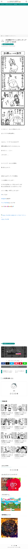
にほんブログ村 (5, 219)
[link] (11, 393)
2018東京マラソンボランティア (8, 44)
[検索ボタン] (26, 1)
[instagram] (15, 393)
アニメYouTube (5, 202)
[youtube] (17, 393)
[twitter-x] (13, 393)
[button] (3, 363)
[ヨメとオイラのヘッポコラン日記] (14, 1)
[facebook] (11, 470)
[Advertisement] (14, 20)
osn (14, 390)
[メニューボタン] (1, 1)
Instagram (3, 198)
